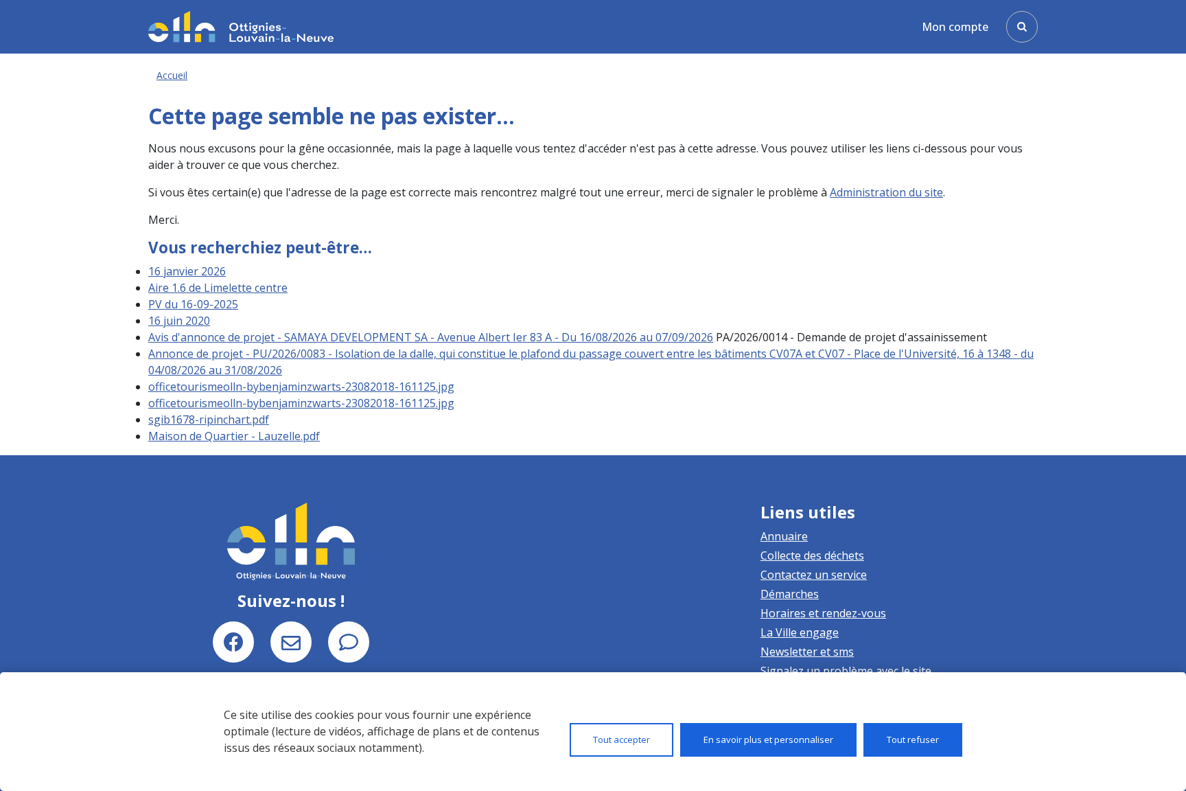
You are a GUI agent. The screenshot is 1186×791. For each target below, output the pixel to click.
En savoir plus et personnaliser (768, 739)
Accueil (171, 75)
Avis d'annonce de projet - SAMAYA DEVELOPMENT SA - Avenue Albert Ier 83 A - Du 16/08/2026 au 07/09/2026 (430, 337)
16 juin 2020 (179, 320)
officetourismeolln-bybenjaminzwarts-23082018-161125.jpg (301, 386)
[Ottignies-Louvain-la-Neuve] (241, 26)
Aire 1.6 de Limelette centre (218, 287)
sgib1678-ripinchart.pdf (208, 419)
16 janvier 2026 (187, 271)
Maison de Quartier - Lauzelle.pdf (234, 436)
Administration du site (886, 192)
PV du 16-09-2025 (193, 304)
